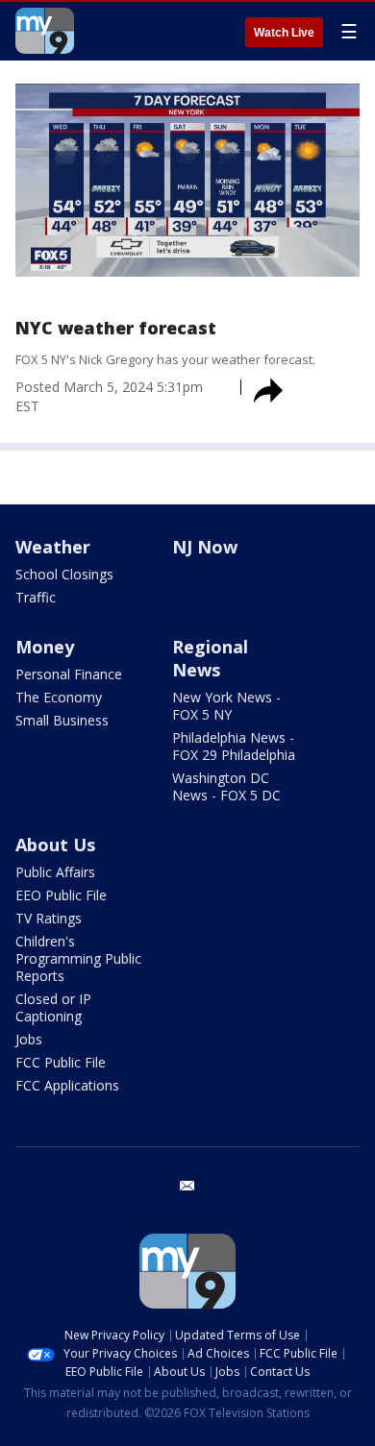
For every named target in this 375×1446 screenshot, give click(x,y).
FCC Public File (60, 1062)
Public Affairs (55, 872)
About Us (55, 844)
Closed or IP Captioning (53, 1007)
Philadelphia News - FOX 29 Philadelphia (233, 746)
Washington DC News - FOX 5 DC (226, 786)
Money (44, 646)
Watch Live (284, 32)
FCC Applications (67, 1085)
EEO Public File (61, 895)
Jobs (28, 1039)
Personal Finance (68, 674)
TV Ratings (48, 918)
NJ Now (205, 546)
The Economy (58, 697)
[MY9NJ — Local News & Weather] (44, 31)
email (187, 1185)
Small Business (62, 720)
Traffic (35, 597)
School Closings (64, 574)
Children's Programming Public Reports (78, 958)
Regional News (210, 658)
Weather (52, 546)
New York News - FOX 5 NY (226, 705)
